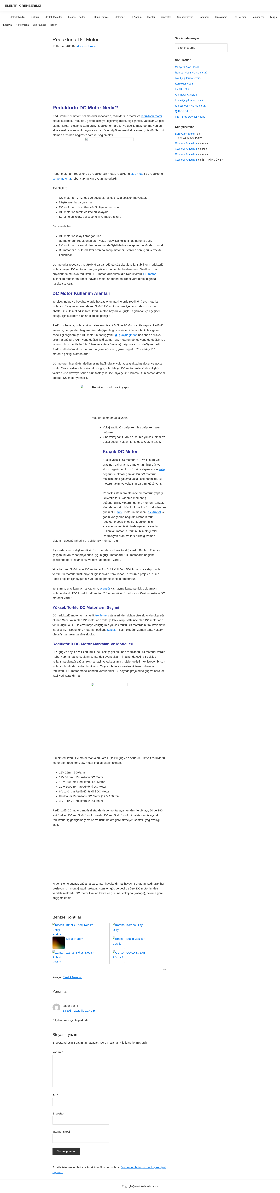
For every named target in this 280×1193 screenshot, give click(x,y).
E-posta (58, 1113)
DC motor (149, 274)
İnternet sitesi (61, 1131)
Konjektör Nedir (184, 83)
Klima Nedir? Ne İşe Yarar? (190, 105)
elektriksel (154, 512)
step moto (137, 173)
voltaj (162, 469)
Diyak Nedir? (74, 938)
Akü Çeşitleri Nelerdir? (188, 78)
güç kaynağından (126, 335)
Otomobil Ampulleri (186, 143)
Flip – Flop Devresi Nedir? (190, 116)
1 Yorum (92, 46)
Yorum (57, 1052)
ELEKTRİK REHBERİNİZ (23, 5)
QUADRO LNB (136, 952)
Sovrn (164, 970)
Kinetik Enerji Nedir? (79, 925)
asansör (105, 588)
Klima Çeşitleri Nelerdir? (189, 100)
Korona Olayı (134, 925)
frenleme (101, 615)
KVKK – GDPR (183, 89)
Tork (119, 512)
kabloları (112, 629)
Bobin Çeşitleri (135, 938)
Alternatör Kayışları (186, 94)
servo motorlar (61, 178)
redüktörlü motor (151, 116)
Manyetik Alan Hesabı (187, 67)
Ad (55, 1095)
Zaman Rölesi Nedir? (80, 952)
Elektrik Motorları (72, 977)
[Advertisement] (109, 78)
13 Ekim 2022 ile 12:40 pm (80, 1010)
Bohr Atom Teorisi (185, 133)
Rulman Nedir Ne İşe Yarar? (191, 72)
